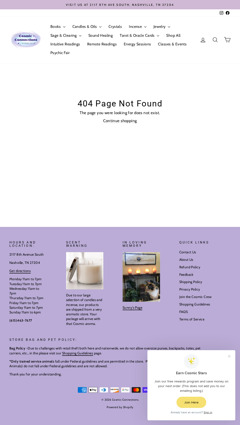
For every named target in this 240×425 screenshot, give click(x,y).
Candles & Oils (85, 26)
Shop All (173, 35)
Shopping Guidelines (194, 304)
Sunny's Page (132, 307)
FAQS (183, 312)
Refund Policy (189, 267)
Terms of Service (192, 319)
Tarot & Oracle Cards (138, 35)
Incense (136, 26)
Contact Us (187, 252)
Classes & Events (172, 44)
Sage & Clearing (64, 35)
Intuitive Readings (65, 44)
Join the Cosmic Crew (195, 297)
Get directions (20, 271)
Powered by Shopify (120, 407)
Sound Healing (100, 35)
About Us (186, 260)
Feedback (186, 274)
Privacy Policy (189, 289)
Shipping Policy (190, 282)
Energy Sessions (137, 44)
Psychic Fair (60, 53)
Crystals (115, 26)
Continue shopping (120, 120)
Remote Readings (102, 44)
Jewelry (160, 26)
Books (56, 26)
